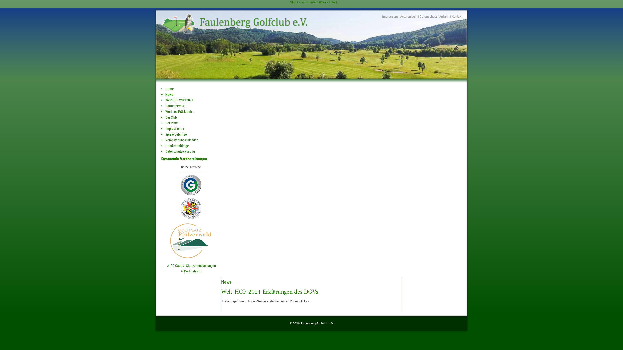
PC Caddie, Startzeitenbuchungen (193, 266)
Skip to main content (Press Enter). (314, 2)
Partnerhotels (193, 271)
